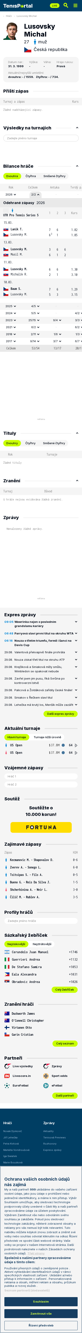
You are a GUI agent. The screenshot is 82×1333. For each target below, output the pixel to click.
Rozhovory (49, 1143)
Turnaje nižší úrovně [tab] (47, 737)
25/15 (32, 320)
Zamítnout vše (41, 1313)
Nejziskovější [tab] (16, 944)
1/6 (56, 334)
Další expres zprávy (60, 713)
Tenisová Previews (54, 1137)
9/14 (33, 341)
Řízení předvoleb (41, 1325)
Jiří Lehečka (10, 1137)
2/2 (33, 194)
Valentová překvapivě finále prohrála (39, 652)
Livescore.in (22, 1076)
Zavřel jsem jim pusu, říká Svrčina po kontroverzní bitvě (39, 681)
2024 (8, 313)
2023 (8, 320)
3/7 (55, 341)
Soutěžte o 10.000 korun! (41, 811)
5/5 (33, 313)
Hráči (9, 16)
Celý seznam (65, 1043)
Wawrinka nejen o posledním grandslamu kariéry (35, 624)
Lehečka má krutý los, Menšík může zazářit (43, 704)
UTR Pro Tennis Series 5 (20, 215)
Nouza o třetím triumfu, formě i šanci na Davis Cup (43, 643)
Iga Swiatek (10, 1156)
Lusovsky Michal (27, 16)
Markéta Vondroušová (16, 1150)
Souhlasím (41, 1301)
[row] (41, 194)
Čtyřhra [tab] (31, 176)
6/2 (33, 327)
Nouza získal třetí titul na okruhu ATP (39, 659)
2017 (9, 341)
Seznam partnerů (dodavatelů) (27, 1290)
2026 (8, 194)
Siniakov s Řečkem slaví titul (33, 697)
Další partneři (65, 1095)
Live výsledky (23, 1066)
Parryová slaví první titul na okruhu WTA (43, 633)
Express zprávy (52, 1150)
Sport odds (60, 1076)
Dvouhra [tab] (12, 176)
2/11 (33, 334)
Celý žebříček (64, 989)
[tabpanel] (41, 268)
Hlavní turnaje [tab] (16, 737)
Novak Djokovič (12, 1131)
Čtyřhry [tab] (30, 443)
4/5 (33, 306)
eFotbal (57, 1085)
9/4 (55, 320)
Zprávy (57, 1066)
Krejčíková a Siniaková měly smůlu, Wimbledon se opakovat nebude (38, 669)
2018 (9, 334)
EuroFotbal (20, 1085)
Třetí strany (36, 1253)
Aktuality (48, 1131)
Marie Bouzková (13, 1162)
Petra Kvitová (11, 1143)
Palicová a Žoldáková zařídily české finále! (43, 690)
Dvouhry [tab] (12, 443)
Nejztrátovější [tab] (42, 944)
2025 (8, 306)
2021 (9, 327)
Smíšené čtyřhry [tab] (54, 176)
